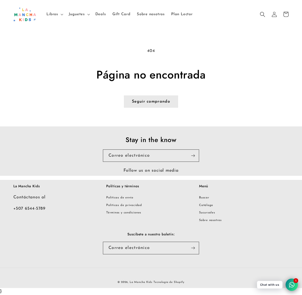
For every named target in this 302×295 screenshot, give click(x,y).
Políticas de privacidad (124, 205)
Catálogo (206, 205)
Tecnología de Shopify (168, 282)
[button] (54, 14)
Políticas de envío (119, 197)
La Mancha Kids (141, 282)
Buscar (204, 197)
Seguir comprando (151, 101)
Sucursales (207, 212)
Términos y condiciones (123, 212)
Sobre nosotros (210, 220)
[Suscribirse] (193, 155)
